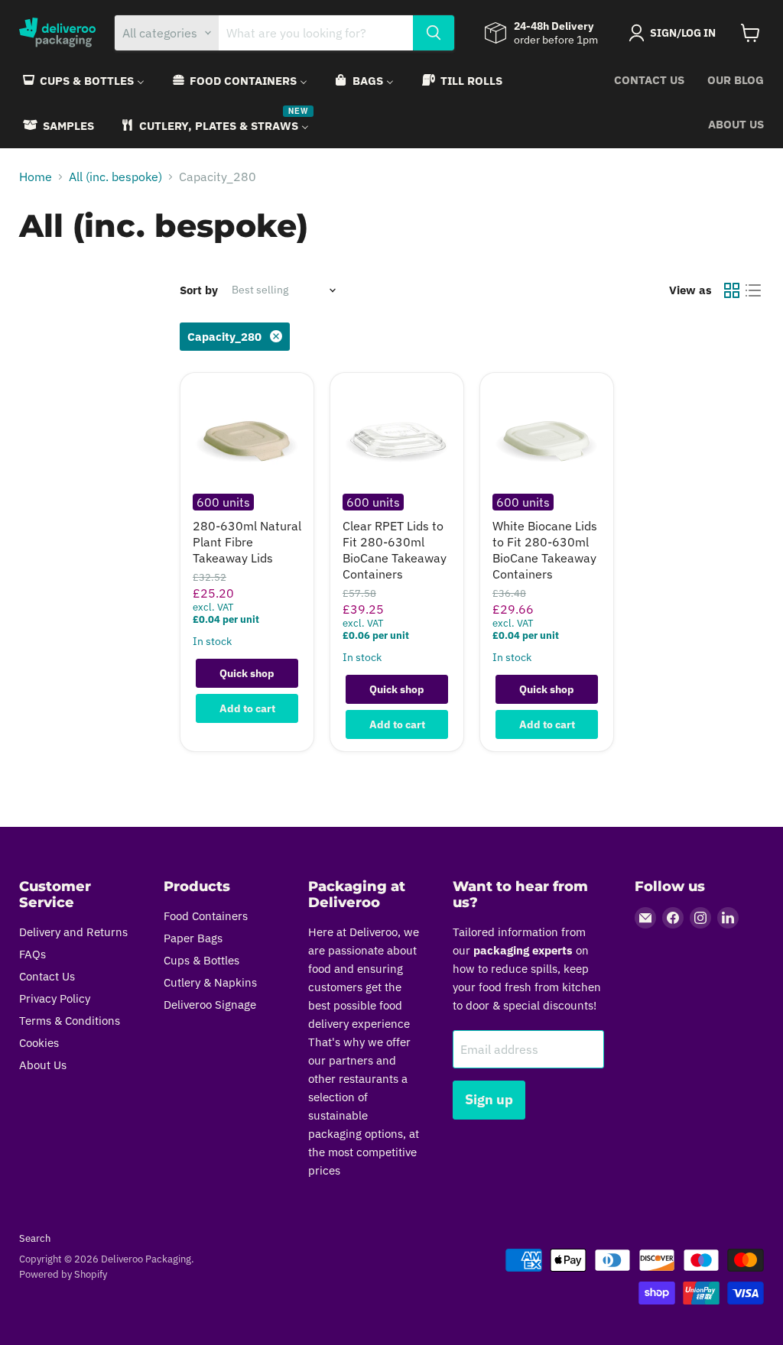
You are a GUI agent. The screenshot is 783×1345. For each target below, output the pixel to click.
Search (34, 1238)
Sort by (199, 290)
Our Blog (735, 80)
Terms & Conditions (69, 1020)
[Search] (433, 32)
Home (35, 176)
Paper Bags (193, 938)
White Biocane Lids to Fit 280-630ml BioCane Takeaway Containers (544, 550)
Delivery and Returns (73, 932)
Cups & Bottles (201, 960)
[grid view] (731, 290)
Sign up (489, 1099)
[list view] (753, 290)
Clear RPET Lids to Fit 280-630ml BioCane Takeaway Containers (395, 550)
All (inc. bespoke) (115, 176)
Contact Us (649, 80)
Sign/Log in (683, 33)
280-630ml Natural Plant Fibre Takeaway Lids (247, 542)
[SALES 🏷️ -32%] (397, 439)
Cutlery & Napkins (210, 982)
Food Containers (206, 916)
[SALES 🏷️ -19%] (546, 439)
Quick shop (247, 673)
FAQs (32, 954)
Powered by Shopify (63, 1274)
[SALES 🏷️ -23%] (247, 439)
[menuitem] (83, 80)
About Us (736, 124)
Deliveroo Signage (210, 1004)
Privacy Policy (54, 998)
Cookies (39, 1042)
